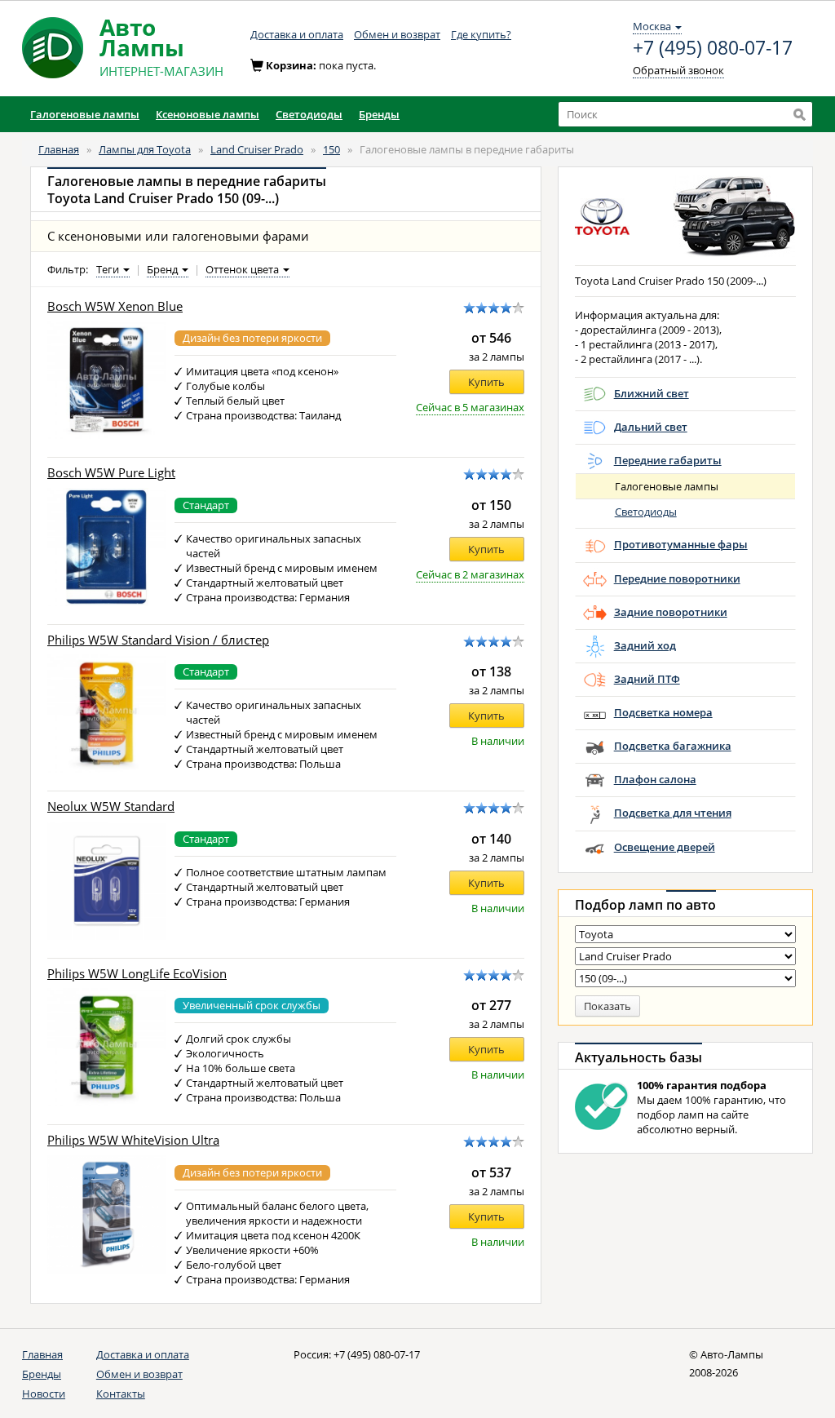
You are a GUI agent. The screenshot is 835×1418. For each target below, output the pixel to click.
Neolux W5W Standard (111, 806)
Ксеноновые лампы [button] (207, 114)
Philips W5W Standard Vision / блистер (158, 640)
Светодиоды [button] (309, 114)
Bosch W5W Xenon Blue (115, 306)
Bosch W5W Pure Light (111, 473)
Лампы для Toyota (145, 149)
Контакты (120, 1393)
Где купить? (481, 34)
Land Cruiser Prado (256, 149)
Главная (58, 149)
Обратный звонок (678, 70)
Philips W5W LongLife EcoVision (137, 974)
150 (331, 149)
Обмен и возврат (397, 34)
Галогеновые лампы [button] (84, 114)
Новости (43, 1393)
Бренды (41, 1374)
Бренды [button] (379, 114)
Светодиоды (646, 511)
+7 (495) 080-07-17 (713, 48)
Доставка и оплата (296, 34)
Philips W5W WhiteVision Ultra (133, 1140)
